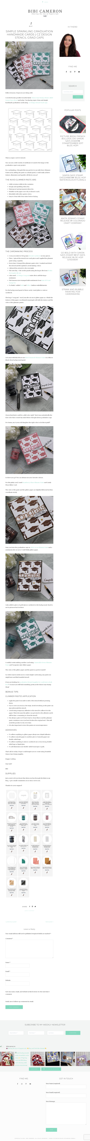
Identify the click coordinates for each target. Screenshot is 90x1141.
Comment (9, 938)
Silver (29, 285)
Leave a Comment (29, 910)
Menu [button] (46, 2)
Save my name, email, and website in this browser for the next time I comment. (27, 993)
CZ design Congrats (22, 275)
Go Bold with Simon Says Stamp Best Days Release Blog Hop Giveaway (72, 256)
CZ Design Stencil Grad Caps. (38, 102)
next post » (49, 922)
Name (7, 962)
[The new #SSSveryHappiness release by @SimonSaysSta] (52, 1059)
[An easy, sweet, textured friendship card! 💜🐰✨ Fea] (83, 1059)
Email (7, 971)
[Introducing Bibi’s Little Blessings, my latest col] (7, 1059)
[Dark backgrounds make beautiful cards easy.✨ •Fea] (22, 1059)
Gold (22, 285)
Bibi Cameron (45, 13)
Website (8, 980)
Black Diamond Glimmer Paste (35, 357)
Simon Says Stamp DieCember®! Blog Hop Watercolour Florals (73, 177)
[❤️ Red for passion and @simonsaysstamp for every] (37, 1059)
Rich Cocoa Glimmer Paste (39, 547)
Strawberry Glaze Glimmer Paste (33, 482)
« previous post (11, 922)
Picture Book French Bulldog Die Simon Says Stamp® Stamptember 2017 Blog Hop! (72, 141)
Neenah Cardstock (35, 256)
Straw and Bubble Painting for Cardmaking (73, 291)
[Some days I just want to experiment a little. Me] (68, 1059)
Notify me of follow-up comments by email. (19, 1001)
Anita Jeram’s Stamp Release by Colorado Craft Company (72, 220)
